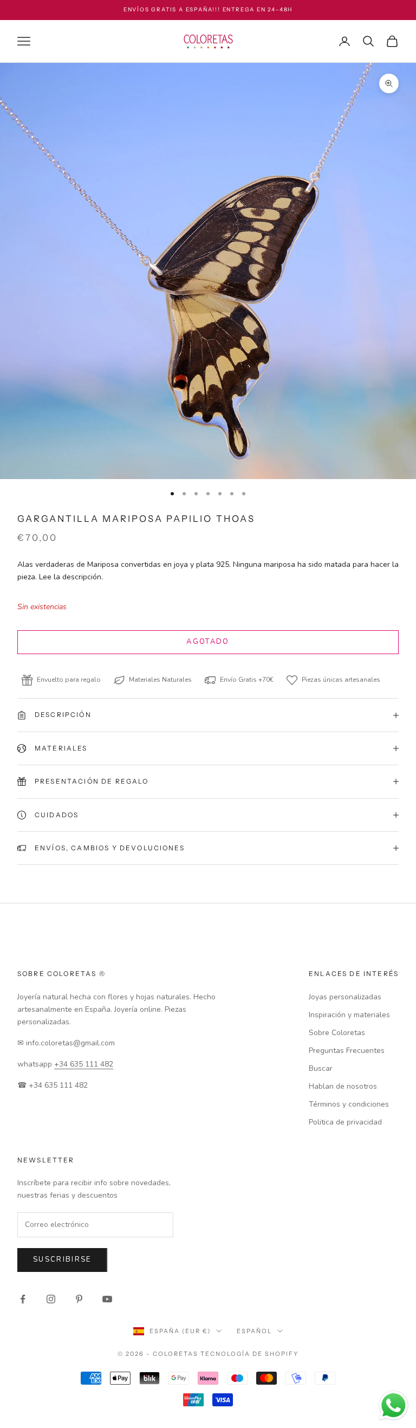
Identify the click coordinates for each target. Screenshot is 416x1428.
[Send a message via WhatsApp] (393, 1405)
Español (254, 1331)
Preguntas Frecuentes (347, 1050)
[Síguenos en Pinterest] (79, 1299)
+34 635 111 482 (83, 1064)
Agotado (207, 642)
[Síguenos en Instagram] (51, 1299)
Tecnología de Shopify (249, 1354)
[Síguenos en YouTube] (107, 1299)
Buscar (321, 1068)
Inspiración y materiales (349, 1015)
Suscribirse (62, 1259)
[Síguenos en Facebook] (22, 1299)
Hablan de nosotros (343, 1086)
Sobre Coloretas (337, 1033)
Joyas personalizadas (345, 997)
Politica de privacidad (345, 1122)
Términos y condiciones (349, 1104)
